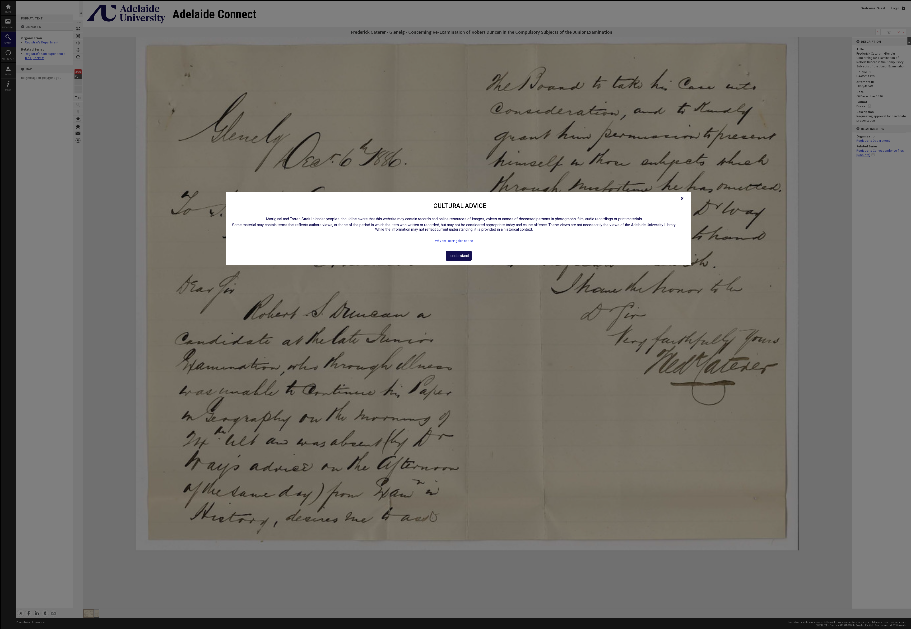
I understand (458, 255)
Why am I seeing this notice (454, 241)
